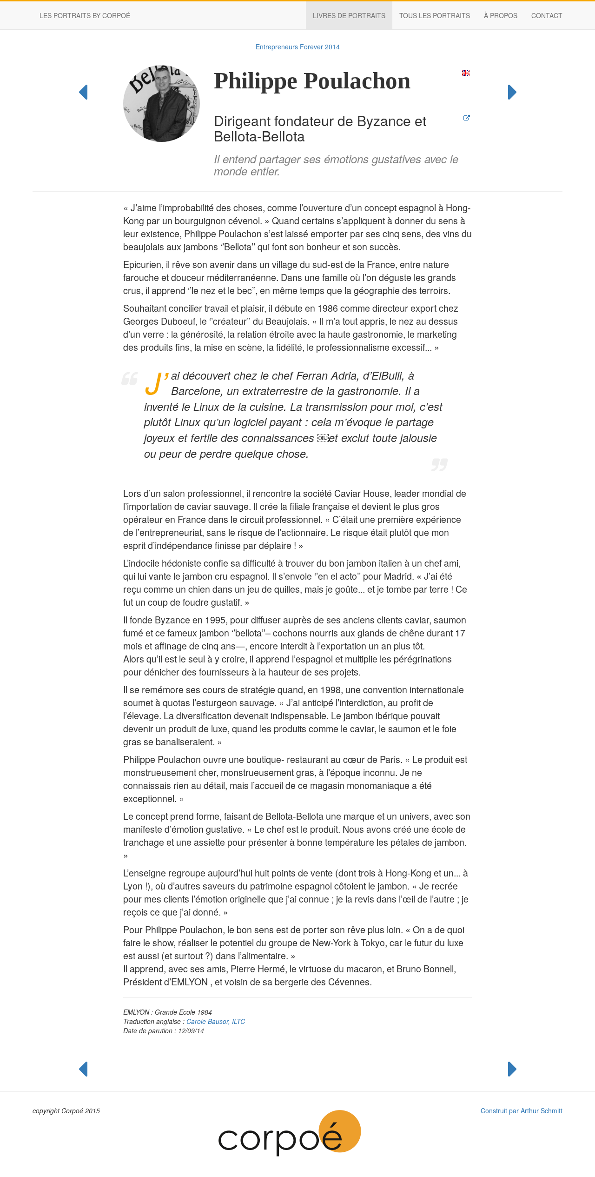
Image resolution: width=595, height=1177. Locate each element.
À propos (500, 15)
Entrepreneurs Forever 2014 (298, 46)
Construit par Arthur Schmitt (521, 1110)
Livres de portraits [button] (349, 15)
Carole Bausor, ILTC (215, 1021)
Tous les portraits (434, 15)
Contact (546, 15)
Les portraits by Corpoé (85, 15)
